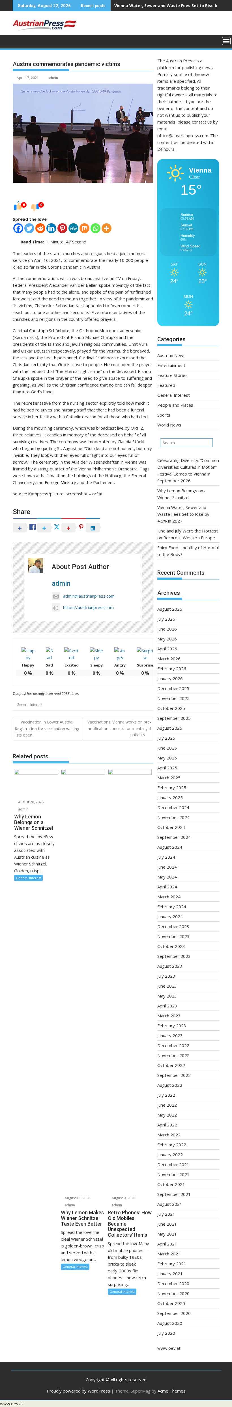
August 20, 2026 (30, 802)
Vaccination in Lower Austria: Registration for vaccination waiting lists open (47, 728)
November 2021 (173, 1174)
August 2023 (169, 966)
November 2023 (173, 936)
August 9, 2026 (123, 1198)
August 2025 (169, 728)
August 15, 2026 (77, 1198)
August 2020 (169, 1323)
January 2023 (170, 1035)
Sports (163, 415)
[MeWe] (73, 228)
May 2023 (167, 996)
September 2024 (174, 837)
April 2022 (167, 1125)
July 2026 (166, 619)
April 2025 (167, 768)
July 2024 (166, 857)
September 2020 (174, 1313)
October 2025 (171, 708)
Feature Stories (172, 375)
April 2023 (167, 1006)
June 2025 (167, 748)
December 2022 (173, 1045)
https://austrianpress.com (88, 607)
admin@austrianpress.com (89, 596)
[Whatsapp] (95, 228)
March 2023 (169, 1015)
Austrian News (171, 355)
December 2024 (173, 807)
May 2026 (167, 639)
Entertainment (171, 365)
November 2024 (173, 817)
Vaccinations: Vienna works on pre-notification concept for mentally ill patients (119, 728)
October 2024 (171, 827)
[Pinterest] (62, 228)
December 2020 (173, 1283)
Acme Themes (172, 1391)
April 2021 (167, 1244)
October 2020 (171, 1303)
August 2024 (169, 847)
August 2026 (169, 609)
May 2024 (167, 877)
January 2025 (170, 797)
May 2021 (167, 1234)
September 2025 (174, 718)
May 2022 (167, 1115)
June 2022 (167, 1105)
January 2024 (170, 916)
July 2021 (166, 1214)
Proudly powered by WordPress (78, 1391)
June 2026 (167, 629)
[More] (106, 228)
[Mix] (84, 228)
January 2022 (170, 1154)
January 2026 (170, 678)
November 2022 (173, 1055)
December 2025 (173, 688)
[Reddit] (40, 228)
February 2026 (171, 668)
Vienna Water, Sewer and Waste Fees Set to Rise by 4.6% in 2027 (183, 514)
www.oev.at (169, 1348)
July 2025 (166, 738)
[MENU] (226, 41)
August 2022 (169, 1085)
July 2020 (166, 1333)
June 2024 (167, 867)
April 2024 (167, 887)
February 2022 (171, 1144)
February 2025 (171, 787)
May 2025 (167, 758)
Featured (166, 385)
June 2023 (167, 986)
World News (169, 425)
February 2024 (171, 906)
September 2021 (174, 1194)
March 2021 (169, 1254)
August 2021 (169, 1204)
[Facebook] (18, 228)
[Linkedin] (51, 228)
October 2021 (171, 1184)
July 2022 (166, 1095)
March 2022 (169, 1135)
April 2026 (167, 648)
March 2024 (169, 896)
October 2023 (171, 946)
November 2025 (173, 698)
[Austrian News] (18, 40)
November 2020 (173, 1293)
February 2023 (171, 1025)
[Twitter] (29, 228)
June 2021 (167, 1224)
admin (53, 77)
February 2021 (171, 1263)
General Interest (29, 704)
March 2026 (169, 658)
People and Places (175, 405)
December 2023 (173, 926)
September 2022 (174, 1075)
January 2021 (170, 1273)
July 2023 (166, 976)
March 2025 (169, 777)
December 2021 (173, 1164)
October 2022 (171, 1065)
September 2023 (174, 956)
